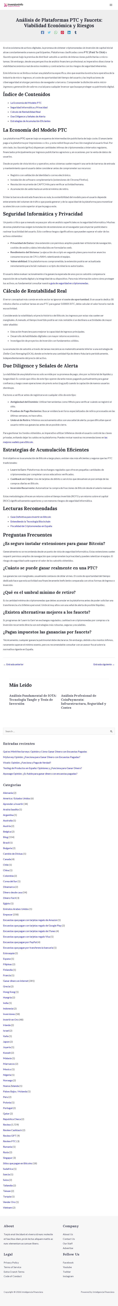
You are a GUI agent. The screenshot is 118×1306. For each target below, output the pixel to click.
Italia (5, 1036)
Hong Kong (9, 991)
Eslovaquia (8, 953)
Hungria (7, 997)
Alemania (8, 792)
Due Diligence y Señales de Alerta (27, 116)
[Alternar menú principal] (111, 5)
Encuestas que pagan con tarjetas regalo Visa (26, 936)
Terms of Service (12, 1267)
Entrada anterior (13, 664)
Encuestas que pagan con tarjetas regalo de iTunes (29, 931)
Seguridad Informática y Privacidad (28, 107)
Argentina (8, 814)
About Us (68, 1234)
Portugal (7, 1107)
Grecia (6, 986)
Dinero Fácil (9, 897)
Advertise (68, 1248)
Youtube (67, 1267)
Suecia (6, 1174)
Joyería (7, 1047)
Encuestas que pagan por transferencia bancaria (28, 947)
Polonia (7, 1102)
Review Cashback (12, 1130)
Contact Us (69, 1238)
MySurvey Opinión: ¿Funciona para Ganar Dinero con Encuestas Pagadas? (41, 757)
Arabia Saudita (11, 809)
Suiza (6, 1179)
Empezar (7, 914)
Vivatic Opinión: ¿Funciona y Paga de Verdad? (27, 762)
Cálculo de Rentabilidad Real (25, 111)
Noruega (7, 1080)
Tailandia (8, 1185)
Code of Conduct (13, 1276)
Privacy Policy (11, 1262)
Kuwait (7, 1052)
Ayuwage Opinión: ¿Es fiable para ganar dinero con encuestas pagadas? (40, 773)
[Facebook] (42, 32)
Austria (7, 825)
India (5, 1002)
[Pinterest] (62, 32)
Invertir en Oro (11, 1019)
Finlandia (8, 969)
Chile (5, 864)
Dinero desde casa (12, 892)
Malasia (7, 1058)
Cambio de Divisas (13, 853)
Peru (5, 1096)
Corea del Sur (10, 881)
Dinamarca (9, 886)
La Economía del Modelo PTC (26, 102)
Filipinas (7, 964)
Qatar (6, 1113)
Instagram (68, 1276)
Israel (6, 1030)
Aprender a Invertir (13, 803)
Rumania (7, 1146)
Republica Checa (12, 1119)
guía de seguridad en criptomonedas (69, 283)
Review (7, 1124)
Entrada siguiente (104, 664)
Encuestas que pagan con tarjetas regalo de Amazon (30, 919)
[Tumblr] (75, 32)
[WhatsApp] (55, 32)
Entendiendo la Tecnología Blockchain (30, 521)
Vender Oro (9, 1201)
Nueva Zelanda (11, 1085)
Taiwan (7, 1190)
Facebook (68, 1262)
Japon (6, 1041)
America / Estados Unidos (16, 798)
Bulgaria (7, 848)
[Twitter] (49, 32)
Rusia (6, 1152)
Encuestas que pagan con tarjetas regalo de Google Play (32, 925)
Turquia (7, 1196)
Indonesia (8, 1008)
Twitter (67, 1271)
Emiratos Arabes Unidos (16, 908)
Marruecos (9, 1063)
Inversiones (9, 1013)
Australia (8, 820)
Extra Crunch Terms (14, 1271)
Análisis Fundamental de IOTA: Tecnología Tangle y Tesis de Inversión (33, 699)
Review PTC (9, 1141)
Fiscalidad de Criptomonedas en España (31, 526)
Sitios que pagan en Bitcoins (17, 1163)
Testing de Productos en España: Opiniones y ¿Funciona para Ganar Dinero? (42, 768)
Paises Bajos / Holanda (15, 1091)
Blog (5, 837)
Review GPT (9, 1135)
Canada (7, 859)
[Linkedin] (69, 32)
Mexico (7, 1069)
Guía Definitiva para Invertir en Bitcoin (30, 516)
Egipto (6, 903)
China (6, 870)
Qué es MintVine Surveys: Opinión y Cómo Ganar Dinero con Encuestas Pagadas (45, 751)
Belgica (7, 831)
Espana (7, 958)
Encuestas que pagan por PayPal (20, 942)
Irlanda (6, 1025)
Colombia (8, 875)
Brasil (6, 842)
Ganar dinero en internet (15, 980)
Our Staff (68, 1243)
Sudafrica (8, 1168)
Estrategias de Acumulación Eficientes (30, 120)
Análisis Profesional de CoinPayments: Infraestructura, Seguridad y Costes (83, 701)
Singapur (7, 1157)
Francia (7, 975)
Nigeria (7, 1074)
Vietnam (7, 1207)
